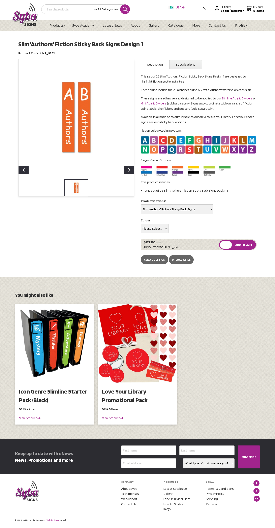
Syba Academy (83, 25)
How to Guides (173, 504)
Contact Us (217, 25)
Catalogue (176, 25)
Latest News (112, 25)
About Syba (129, 489)
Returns (211, 504)
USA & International (177, 9)
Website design (53, 520)
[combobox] (177, 209)
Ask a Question (154, 259)
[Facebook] (256, 483)
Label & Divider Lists (176, 499)
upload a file (181, 259)
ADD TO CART (243, 244)
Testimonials (130, 494)
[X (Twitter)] (256, 491)
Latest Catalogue (175, 489)
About (135, 25)
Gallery (154, 25)
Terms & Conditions (220, 489)
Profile (240, 25)
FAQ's (167, 509)
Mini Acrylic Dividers (153, 103)
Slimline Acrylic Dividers (237, 98)
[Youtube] (257, 499)
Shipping (212, 499)
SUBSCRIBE (249, 457)
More (196, 25)
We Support (129, 499)
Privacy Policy (215, 494)
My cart (258, 9)
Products (57, 25)
